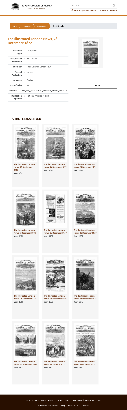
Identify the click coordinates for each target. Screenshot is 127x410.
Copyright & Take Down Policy (87, 400)
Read (97, 85)
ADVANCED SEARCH (108, 10)
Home (14, 26)
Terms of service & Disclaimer (39, 400)
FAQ (63, 406)
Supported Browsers (48, 406)
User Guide (73, 406)
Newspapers (42, 26)
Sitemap (85, 406)
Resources (26, 26)
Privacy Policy (63, 400)
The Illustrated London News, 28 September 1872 (24, 167)
